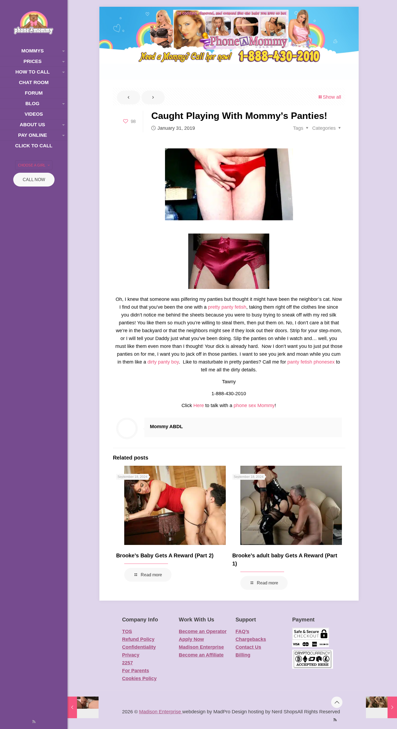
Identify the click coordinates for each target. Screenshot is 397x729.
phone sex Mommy (254, 405)
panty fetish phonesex (311, 362)
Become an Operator (203, 631)
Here (198, 405)
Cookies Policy (139, 678)
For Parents (135, 670)
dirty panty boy (163, 362)
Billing (242, 655)
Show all (332, 97)
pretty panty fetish (227, 307)
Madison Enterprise (201, 647)
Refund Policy (138, 639)
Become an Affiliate (201, 655)
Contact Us (248, 647)
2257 (127, 662)
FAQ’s (242, 631)
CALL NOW (34, 179)
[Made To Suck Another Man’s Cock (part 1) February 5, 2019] (381, 707)
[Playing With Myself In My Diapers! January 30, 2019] (83, 707)
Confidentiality (139, 647)
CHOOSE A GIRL (31, 165)
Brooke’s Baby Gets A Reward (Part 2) (165, 555)
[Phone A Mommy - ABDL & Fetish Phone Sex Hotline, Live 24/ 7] (34, 23)
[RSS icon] (34, 721)
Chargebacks (250, 639)
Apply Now (191, 639)
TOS (127, 631)
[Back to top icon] (336, 702)
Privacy (130, 655)
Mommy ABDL (166, 426)
